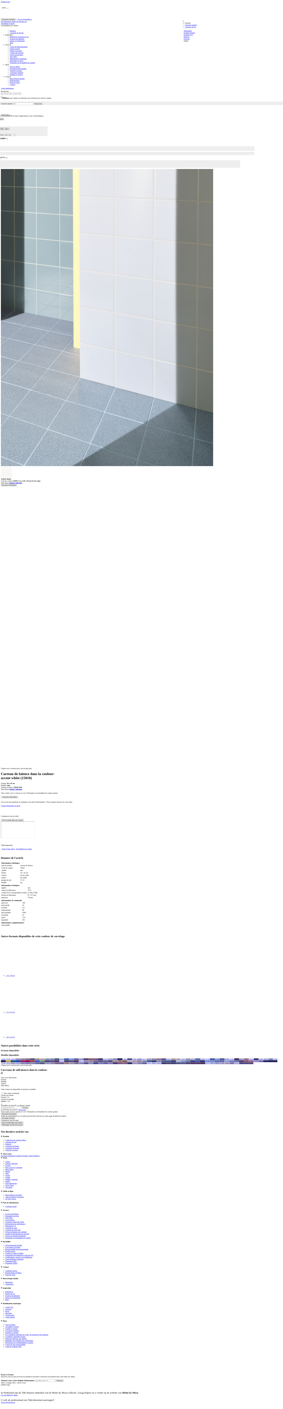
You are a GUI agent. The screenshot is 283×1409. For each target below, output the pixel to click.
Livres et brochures (16, 55)
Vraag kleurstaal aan (8, 1402)
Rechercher (38, 104)
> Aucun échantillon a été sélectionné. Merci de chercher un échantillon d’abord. (16, 21)
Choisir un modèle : (8, 1099)
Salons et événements (17, 41)
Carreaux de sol (190, 27)
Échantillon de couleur (24, 849)
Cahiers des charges (17, 53)
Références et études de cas (19, 37)
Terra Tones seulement (11, 1093)
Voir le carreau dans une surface (12, 820)
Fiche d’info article (8, 849)
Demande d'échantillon (9, 485)
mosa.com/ (22, 1110)
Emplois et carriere (16, 75)
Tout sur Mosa (15, 67)
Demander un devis (16, 61)
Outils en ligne (15, 49)
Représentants (14, 81)
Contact (12, 85)
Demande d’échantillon (9, 1114)
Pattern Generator (16, 51)
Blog (11, 43)
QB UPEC (13, 57)
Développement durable (18, 69)
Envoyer (25, 1107)
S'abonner (59, 1380)
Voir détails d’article (8, 1118)
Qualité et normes (16, 71)
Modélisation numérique (18, 59)
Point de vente (15, 83)
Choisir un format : (7, 1095)
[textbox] (11, 93)
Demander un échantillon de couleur (22, 63)
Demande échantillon (8, 19)
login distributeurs (7, 88)
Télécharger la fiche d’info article (12, 1125)
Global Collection (15, 483)
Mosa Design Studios (17, 79)
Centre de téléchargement (18, 47)
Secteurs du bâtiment (17, 39)
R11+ (7, 129)
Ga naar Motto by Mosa (9, 1395)
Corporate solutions (16, 73)
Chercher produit (191, 25)
